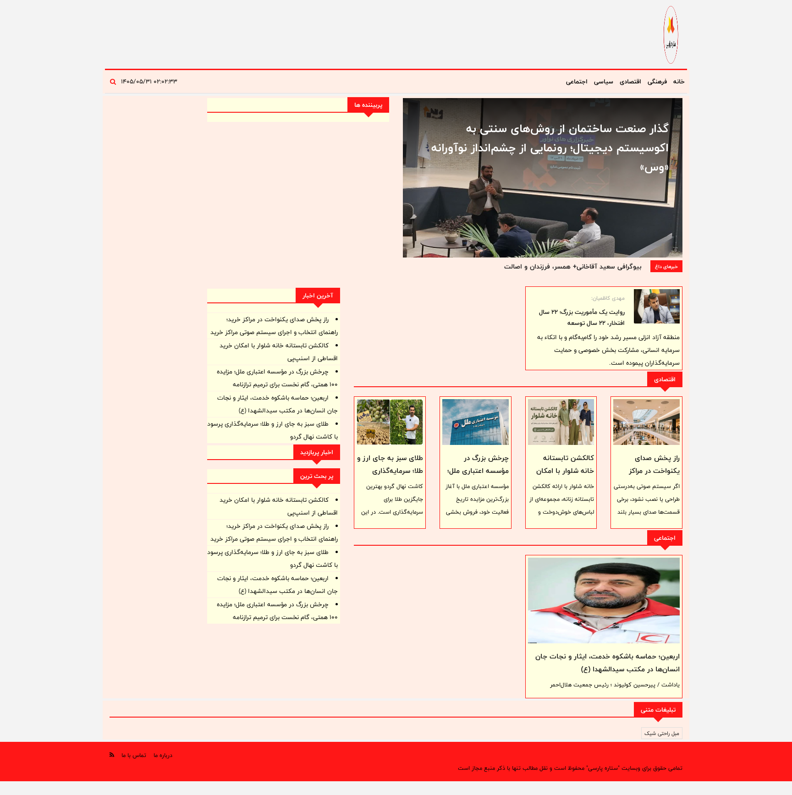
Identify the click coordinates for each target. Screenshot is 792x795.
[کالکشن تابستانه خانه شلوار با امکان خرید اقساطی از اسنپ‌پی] (561, 422)
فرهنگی (657, 81)
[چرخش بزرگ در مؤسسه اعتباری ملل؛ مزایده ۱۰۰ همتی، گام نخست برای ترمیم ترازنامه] (475, 422)
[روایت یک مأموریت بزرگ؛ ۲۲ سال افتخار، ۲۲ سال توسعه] (657, 306)
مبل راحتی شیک (661, 733)
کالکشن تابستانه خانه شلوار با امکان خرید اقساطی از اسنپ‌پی (565, 477)
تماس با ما (133, 755)
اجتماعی (577, 81)
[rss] (112, 755)
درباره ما (163, 755)
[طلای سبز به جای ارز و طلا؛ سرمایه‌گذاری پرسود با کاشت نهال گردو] (390, 422)
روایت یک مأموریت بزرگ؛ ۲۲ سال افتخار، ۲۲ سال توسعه (582, 318)
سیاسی (603, 81)
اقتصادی (630, 81)
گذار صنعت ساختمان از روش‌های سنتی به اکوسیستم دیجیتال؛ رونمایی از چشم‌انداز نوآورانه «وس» (550, 147)
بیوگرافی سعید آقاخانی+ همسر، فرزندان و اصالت (572, 266)
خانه (679, 81)
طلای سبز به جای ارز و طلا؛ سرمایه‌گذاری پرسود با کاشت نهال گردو (390, 477)
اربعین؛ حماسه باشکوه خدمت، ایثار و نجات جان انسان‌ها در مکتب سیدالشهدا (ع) (607, 662)
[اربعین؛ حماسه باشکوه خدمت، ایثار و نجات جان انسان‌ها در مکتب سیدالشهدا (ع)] (604, 600)
